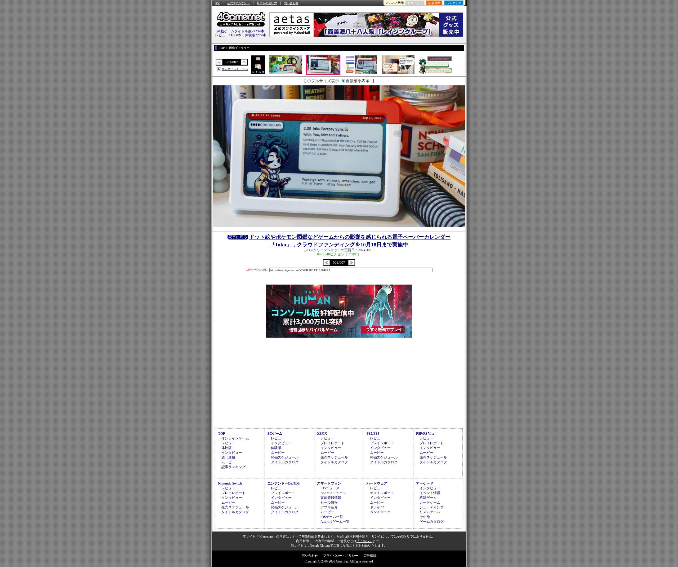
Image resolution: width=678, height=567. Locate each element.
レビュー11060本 (228, 35)
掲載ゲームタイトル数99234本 (240, 31)
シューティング (432, 507)
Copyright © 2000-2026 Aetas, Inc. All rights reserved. (339, 561)
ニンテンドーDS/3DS (283, 483)
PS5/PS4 (373, 433)
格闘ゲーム (428, 498)
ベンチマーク (380, 512)
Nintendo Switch (230, 483)
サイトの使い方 (267, 3)
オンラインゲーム (235, 438)
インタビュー (231, 453)
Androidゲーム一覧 (335, 522)
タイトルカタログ (284, 462)
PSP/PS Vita (425, 433)
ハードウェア (377, 483)
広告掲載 (369, 555)
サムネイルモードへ (235, 69)
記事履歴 (434, 3)
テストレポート (382, 493)
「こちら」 (364, 541)
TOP (221, 433)
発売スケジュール (284, 457)
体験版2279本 (255, 35)
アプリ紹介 (329, 507)
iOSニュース (330, 488)
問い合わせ (291, 3)
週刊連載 (228, 457)
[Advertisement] (339, 382)
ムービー (228, 462)
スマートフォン (329, 483)
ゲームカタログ (432, 522)
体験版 (226, 448)
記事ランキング (233, 467)
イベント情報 (430, 493)
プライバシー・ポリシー (340, 555)
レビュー (228, 443)
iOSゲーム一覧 (331, 517)
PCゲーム (274, 433)
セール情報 (329, 502)
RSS (217, 3)
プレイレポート (332, 443)
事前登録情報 (330, 498)
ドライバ (377, 507)
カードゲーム (430, 502)
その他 (425, 517)
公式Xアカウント (238, 3)
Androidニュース (333, 493)
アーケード (424, 483)
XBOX (322, 433)
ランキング (454, 3)
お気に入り (415, 3)
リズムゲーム (430, 512)
